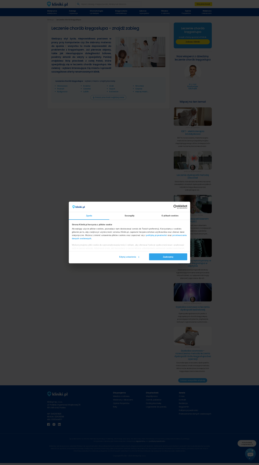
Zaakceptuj (168, 257)
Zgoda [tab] (89, 215)
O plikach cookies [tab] (169, 215)
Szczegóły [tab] (129, 215)
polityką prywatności (156, 235)
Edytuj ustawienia (127, 257)
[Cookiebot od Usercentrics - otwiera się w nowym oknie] (175, 207)
